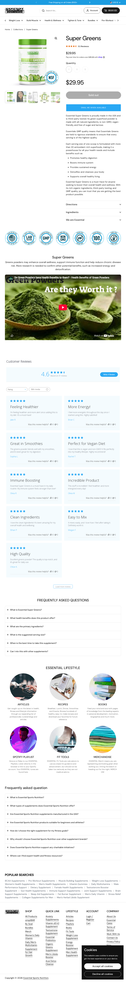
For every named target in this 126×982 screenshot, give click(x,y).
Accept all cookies (102, 966)
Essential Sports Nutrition (35, 978)
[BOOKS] (102, 686)
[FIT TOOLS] (63, 739)
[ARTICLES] (23, 686)
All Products (31, 916)
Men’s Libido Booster (52, 956)
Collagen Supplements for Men (38, 897)
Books (69, 927)
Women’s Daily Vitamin (32, 937)
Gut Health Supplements (33, 890)
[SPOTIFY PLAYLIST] (23, 739)
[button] (111, 10)
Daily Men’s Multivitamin (31, 944)
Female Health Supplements (68, 887)
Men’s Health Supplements (52, 884)
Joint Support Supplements (98, 890)
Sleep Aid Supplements (43, 894)
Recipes (70, 920)
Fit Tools (70, 931)
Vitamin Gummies (78, 884)
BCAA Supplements (15, 880)
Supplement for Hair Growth (31, 952)
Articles (69, 916)
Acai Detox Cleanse (51, 963)
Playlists (70, 924)
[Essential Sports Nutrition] (14, 10)
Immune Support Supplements (65, 890)
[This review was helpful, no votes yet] (51, 424)
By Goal (29, 924)
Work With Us (113, 934)
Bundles (29, 927)
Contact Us (112, 937)
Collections (18, 29)
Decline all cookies (102, 974)
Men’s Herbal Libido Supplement (73, 897)
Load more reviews (63, 586)
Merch (28, 931)
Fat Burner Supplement (70, 894)
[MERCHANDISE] (102, 739)
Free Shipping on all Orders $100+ (63, 2)
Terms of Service (111, 929)
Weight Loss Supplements (105, 880)
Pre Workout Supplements (41, 880)
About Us (111, 916)
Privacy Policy (113, 941)
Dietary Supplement (41, 887)
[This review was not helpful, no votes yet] (55, 424)
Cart (88, 923)
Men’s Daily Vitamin (95, 894)
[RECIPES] (63, 686)
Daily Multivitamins (101, 884)
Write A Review (109, 374)
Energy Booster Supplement (72, 945)
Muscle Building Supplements (74, 880)
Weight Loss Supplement (72, 937)
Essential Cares (111, 922)
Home (7, 29)
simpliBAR (30, 920)
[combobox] (17, 389)
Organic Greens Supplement (52, 947)
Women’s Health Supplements (20, 884)
